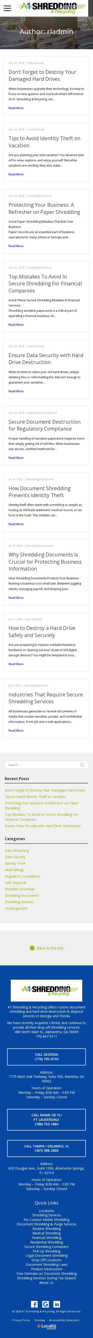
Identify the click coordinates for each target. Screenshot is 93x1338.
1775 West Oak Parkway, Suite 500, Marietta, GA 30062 (46, 1078)
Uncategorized (16, 908)
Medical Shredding (46, 1233)
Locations (46, 1211)
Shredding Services (39, 195)
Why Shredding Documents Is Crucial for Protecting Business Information (45, 561)
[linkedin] (57, 1304)
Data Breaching (17, 850)
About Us (46, 1282)
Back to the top (50, 948)
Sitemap (39, 1320)
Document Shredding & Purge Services (47, 1224)
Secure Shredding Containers (46, 1246)
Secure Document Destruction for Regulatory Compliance (45, 425)
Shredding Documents (40, 479)
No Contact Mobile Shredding (46, 1219)
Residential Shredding (46, 1242)
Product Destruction (46, 1269)
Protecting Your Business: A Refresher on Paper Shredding (44, 208)
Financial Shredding (46, 1237)
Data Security (36, 346)
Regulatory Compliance (42, 412)
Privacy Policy (21, 1320)
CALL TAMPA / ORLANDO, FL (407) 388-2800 (46, 1148)
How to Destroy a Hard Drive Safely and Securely (42, 631)
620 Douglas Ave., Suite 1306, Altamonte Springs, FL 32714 (46, 1170)
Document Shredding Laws (46, 1264)
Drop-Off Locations (46, 1260)
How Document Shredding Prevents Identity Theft (40, 492)
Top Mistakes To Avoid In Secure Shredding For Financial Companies (45, 283)
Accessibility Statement (64, 1320)
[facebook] (34, 1304)
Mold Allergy (14, 870)
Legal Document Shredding (46, 1255)
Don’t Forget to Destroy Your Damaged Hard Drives (42, 75)
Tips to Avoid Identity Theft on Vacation (35, 796)
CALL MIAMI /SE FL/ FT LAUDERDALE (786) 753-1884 (46, 1119)
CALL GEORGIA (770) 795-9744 (46, 1056)
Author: (46, 31)
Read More (16, 108)
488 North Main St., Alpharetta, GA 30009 (46, 1032)
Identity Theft (36, 129)
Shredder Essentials (20, 889)
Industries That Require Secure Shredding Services (46, 698)
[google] (46, 1304)
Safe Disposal (36, 63)
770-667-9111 (46, 1036)
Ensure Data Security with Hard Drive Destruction (46, 358)
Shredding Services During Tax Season (46, 1278)
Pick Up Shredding (46, 1251)
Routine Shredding (46, 1228)
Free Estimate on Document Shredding (46, 1273)
